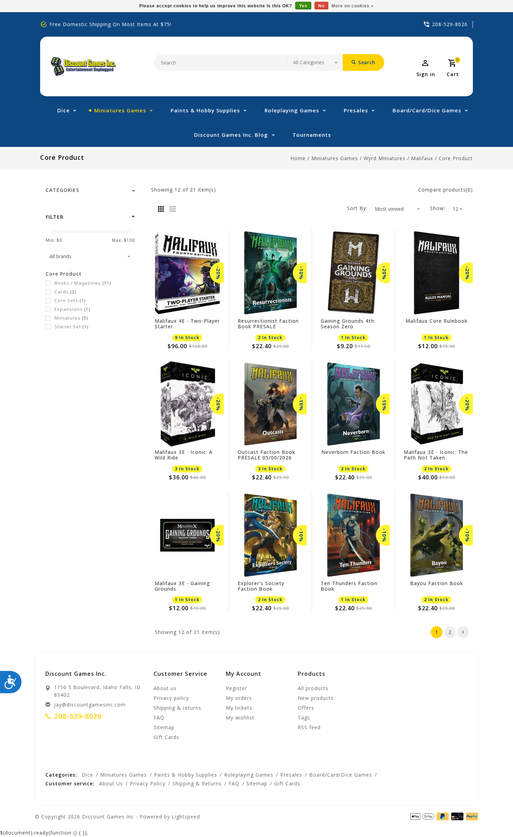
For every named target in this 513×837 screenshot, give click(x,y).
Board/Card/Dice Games (427, 110)
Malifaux (422, 158)
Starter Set (71, 326)
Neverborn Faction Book (353, 452)
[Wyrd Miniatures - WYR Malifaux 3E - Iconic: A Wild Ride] (187, 404)
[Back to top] (492, 816)
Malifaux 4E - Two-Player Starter (187, 323)
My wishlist (240, 717)
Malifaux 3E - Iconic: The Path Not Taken (436, 455)
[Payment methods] (470, 816)
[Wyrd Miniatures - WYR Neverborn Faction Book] (353, 404)
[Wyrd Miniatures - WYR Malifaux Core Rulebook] (436, 272)
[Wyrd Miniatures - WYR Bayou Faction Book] (436, 535)
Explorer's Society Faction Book (261, 586)
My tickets (239, 707)
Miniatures (71, 318)
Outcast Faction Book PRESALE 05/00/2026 (266, 455)
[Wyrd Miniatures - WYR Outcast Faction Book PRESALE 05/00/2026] (270, 404)
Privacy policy (171, 698)
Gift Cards (166, 737)
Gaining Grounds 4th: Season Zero (348, 323)
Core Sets (70, 300)
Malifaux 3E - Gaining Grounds (182, 586)
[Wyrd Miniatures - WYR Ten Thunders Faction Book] (353, 535)
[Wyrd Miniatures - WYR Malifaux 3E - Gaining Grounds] (187, 535)
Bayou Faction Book (436, 583)
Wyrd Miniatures (385, 158)
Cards (65, 292)
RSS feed (309, 727)
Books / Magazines (82, 283)
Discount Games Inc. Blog (231, 134)
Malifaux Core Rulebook (437, 321)
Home (298, 158)
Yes (303, 5)
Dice (63, 110)
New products (316, 698)
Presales (356, 110)
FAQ (159, 717)
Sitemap (164, 727)
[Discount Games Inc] (83, 66)
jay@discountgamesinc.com (90, 704)
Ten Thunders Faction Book (349, 586)
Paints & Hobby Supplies (205, 110)
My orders (239, 698)
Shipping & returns (177, 707)
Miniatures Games (120, 110)
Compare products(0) (445, 189)
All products (313, 688)
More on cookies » (353, 5)
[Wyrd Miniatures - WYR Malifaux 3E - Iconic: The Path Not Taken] (436, 404)
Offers (306, 707)
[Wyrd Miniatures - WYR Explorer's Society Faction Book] (270, 535)
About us (165, 688)
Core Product (456, 158)
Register (236, 688)
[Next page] (463, 632)
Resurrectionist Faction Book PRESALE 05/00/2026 (268, 323)
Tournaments (311, 134)
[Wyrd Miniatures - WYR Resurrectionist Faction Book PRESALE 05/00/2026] (270, 272)
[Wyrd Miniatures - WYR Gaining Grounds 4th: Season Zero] (353, 272)
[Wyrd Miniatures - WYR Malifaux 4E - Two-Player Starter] (187, 272)
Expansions (72, 309)
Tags (304, 717)
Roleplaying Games (292, 110)
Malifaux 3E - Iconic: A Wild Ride (184, 455)
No (321, 5)
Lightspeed (186, 816)
